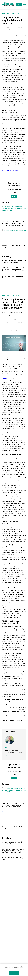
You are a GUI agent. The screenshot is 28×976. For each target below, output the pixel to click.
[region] (14, 970)
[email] (19, 35)
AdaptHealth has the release (10, 170)
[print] (25, 35)
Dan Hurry (14, 319)
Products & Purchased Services (10, 13)
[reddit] (16, 35)
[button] (3, 4)
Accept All (14, 973)
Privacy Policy (16, 969)
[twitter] (14, 35)
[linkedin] (11, 35)
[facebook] (9, 35)
